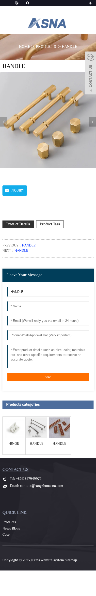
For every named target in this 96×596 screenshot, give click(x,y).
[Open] (90, 74)
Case (6, 535)
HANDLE (69, 47)
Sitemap (71, 560)
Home (24, 47)
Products (46, 47)
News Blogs (11, 528)
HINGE (14, 444)
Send (48, 377)
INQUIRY (17, 191)
